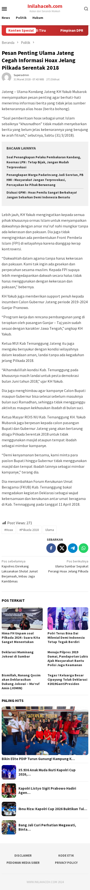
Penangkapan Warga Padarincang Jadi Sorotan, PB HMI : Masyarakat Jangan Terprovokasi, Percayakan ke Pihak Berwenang (44, 180)
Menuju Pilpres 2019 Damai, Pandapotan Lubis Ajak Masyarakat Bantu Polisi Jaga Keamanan (68, 658)
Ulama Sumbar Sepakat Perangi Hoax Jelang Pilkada (68, 566)
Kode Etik (66, 856)
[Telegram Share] (73, 548)
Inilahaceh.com (44, 6)
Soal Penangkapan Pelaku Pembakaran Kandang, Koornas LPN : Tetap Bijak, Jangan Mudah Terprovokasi (43, 162)
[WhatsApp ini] (83, 548)
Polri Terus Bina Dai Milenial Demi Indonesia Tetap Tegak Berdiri (66, 637)
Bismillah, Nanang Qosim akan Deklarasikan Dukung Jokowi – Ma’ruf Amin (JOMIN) (21, 681)
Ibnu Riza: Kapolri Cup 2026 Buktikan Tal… (52, 809)
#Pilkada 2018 (29, 530)
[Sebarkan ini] (51, 548)
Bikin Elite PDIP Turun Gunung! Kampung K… (38, 759)
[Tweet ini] (62, 548)
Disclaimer (23, 856)
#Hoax (8, 530)
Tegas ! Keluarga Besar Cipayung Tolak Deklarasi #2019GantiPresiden (67, 679)
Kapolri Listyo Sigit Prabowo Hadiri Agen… (47, 790)
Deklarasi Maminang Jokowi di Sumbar (18, 654)
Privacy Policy (66, 863)
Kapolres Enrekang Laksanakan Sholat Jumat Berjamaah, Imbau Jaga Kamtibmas (20, 571)
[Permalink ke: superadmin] (6, 77)
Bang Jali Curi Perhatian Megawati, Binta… (47, 827)
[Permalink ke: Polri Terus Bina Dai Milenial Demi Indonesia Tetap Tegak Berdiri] (68, 618)
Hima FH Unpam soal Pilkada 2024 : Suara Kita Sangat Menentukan (21, 637)
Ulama (49, 530)
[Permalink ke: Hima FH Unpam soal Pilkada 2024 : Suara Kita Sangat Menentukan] (22, 618)
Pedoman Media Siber (23, 863)
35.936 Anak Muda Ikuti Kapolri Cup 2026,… (47, 772)
